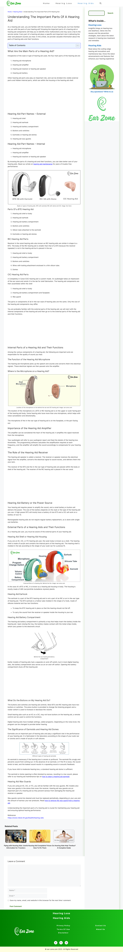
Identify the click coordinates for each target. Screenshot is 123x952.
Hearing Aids (86, 3)
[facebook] (55, 942)
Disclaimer (63, 933)
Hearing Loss (64, 3)
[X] (61, 942)
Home (46, 3)
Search (110, 13)
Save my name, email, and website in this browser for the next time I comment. (40, 900)
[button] (100, 3)
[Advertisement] (44, 97)
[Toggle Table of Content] (76, 45)
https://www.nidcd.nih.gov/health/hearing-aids (26, 818)
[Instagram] (66, 942)
